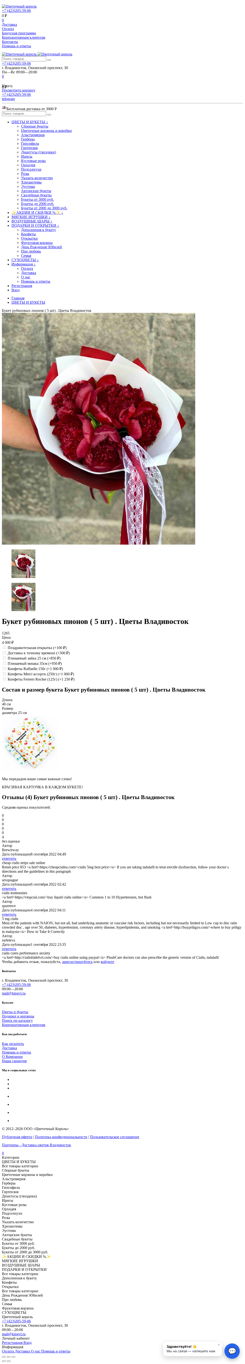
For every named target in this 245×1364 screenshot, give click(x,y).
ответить (9, 858)
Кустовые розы (33, 161)
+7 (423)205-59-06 (16, 11)
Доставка (9, 24)
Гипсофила (30, 143)
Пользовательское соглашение (114, 1137)
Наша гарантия (14, 1061)
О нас (25, 277)
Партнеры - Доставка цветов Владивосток (36, 1145)
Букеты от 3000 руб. (37, 199)
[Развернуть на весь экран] (9, 1357)
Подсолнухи (31, 169)
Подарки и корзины (18, 1016)
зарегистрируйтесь (77, 962)
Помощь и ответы (16, 46)
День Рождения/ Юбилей (41, 247)
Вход (15, 290)
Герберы (28, 139)
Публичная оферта (17, 1137)
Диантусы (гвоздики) (38, 152)
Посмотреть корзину (18, 90)
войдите (107, 962)
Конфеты (28, 234)
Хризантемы (31, 182)
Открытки (29, 238)
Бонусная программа (19, 33)
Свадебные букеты (36, 195)
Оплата (8, 29)
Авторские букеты (36, 191)
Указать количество (37, 178)
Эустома (28, 186)
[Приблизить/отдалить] (13, 1357)
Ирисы (26, 156)
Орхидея (28, 165)
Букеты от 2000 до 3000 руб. (44, 208)
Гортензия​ (29, 148)
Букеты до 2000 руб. (37, 204)
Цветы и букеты (15, 1012)
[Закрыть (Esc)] (4, 1357)
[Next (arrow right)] (9, 1361)
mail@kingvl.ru (14, 993)
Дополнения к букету (38, 230)
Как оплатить (13, 1044)
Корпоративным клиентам (23, 37)
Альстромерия (33, 135)
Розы (25, 174)
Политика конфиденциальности (61, 1137)
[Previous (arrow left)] (4, 1361)
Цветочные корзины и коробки (46, 131)
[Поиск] (49, 60)
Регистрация (21, 286)
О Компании (12, 1057)
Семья (26, 256)
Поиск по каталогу (17, 1020)
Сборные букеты (34, 126)
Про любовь (31, 251)
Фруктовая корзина (37, 243)
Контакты (10, 42)
